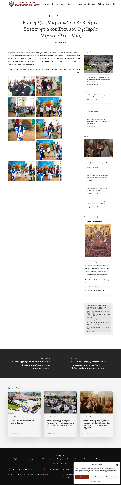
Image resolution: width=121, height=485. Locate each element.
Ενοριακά (78, 459)
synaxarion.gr (88, 295)
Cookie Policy (93, 481)
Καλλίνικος (87, 277)
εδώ (32, 69)
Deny (96, 477)
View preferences (111, 477)
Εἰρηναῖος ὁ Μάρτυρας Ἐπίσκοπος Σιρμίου (100, 268)
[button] (117, 465)
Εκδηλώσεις (61, 459)
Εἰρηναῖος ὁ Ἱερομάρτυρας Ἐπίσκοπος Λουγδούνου (96, 271)
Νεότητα (69, 16)
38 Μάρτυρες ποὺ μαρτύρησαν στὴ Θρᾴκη (100, 277)
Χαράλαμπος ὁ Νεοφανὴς (90, 282)
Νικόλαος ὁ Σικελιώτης (104, 280)
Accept (82, 477)
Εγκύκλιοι (51, 459)
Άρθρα (16, 459)
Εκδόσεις (70, 459)
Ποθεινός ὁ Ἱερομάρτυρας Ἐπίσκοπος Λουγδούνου (96, 274)
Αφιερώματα (31, 459)
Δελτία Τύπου (14, 417)
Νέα (85, 459)
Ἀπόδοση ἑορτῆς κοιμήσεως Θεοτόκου (93, 265)
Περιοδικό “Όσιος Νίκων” (61, 464)
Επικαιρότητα (60, 16)
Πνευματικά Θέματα (102, 459)
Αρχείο (52, 16)
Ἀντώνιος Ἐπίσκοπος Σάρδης (91, 280)
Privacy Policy (99, 481)
